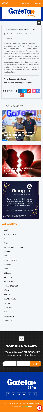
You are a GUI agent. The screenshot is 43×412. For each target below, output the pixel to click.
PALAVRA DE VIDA (10, 299)
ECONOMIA (7, 252)
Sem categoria (9, 316)
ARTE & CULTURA (10, 234)
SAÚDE (6, 312)
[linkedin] (19, 394)
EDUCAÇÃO (7, 256)
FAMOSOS (7, 273)
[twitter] (13, 394)
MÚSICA (6, 290)
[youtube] (24, 394)
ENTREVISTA (8, 264)
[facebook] (8, 394)
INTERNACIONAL (9, 282)
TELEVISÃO (8, 320)
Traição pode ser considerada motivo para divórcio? (18, 169)
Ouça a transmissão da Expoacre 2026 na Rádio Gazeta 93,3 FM (19, 133)
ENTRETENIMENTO (10, 260)
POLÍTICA (7, 303)
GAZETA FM (8, 277)
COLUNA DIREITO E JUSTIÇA (13, 247)
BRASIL (6, 239)
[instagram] (29, 394)
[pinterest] (35, 394)
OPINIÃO (7, 295)
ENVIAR (36, 364)
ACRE (6, 230)
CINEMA (6, 243)
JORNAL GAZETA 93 (11, 286)
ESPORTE (7, 269)
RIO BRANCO (8, 307)
